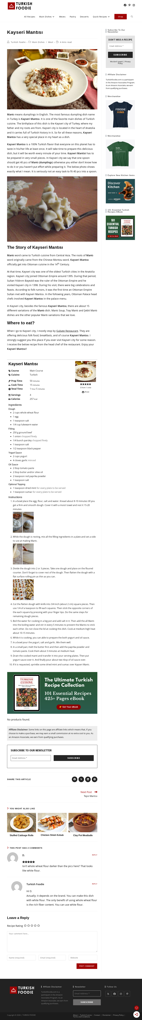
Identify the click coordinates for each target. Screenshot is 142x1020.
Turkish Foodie (18, 42)
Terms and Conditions (81, 1017)
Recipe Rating (15, 925)
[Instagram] (121, 993)
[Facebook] (114, 993)
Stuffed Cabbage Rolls (21, 835)
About (75, 1015)
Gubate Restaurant (67, 331)
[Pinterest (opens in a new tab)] (129, 5)
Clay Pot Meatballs (83, 835)
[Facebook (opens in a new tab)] (125, 5)
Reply (94, 855)
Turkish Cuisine (86, 1015)
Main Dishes (38, 42)
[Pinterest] (127, 993)
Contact (97, 1015)
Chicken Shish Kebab (52, 835)
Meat (50, 42)
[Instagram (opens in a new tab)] (134, 5)
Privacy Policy (118, 1015)
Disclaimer (106, 1015)
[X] (108, 993)
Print (86, 392)
